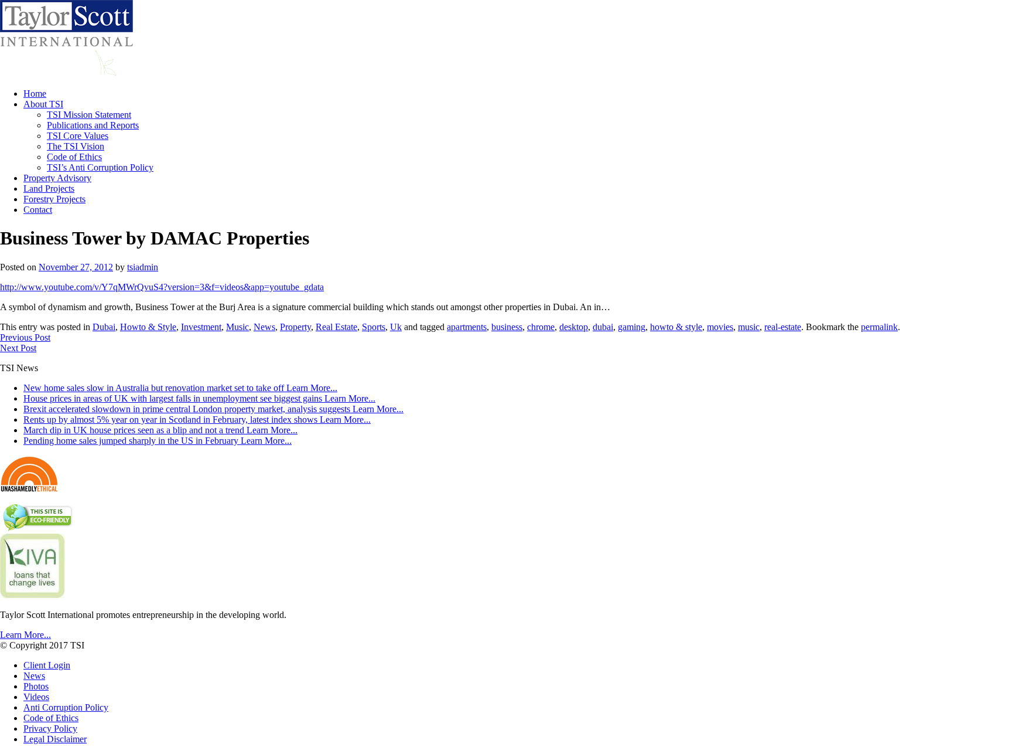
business (506, 327)
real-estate (782, 327)
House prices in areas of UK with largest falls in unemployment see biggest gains (199, 398)
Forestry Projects (54, 199)
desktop (573, 327)
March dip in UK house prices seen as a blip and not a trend (160, 430)
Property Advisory (57, 178)
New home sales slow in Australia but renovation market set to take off (180, 388)
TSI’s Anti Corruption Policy (100, 167)
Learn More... (25, 635)
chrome (541, 327)
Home (34, 94)
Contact (37, 210)
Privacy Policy (50, 728)
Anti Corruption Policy (65, 707)
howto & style (676, 327)
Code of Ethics (74, 157)
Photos (36, 686)
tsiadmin (142, 267)
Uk (396, 327)
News (264, 327)
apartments (467, 327)
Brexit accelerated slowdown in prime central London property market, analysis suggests (213, 409)
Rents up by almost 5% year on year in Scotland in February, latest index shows (197, 419)
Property (295, 327)
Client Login (46, 665)
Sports (373, 327)
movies (720, 327)
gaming (631, 327)
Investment (201, 327)
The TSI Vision (75, 146)
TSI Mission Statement (89, 115)
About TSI (43, 104)
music (749, 327)
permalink (879, 327)
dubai (603, 327)
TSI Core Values (77, 136)
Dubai (104, 327)
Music (237, 327)
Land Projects (48, 188)
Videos (36, 697)
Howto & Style (148, 327)
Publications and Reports (93, 125)
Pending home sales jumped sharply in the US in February (157, 441)
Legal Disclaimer (55, 739)
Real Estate (336, 327)
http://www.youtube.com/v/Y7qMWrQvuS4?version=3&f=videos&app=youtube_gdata (162, 287)
